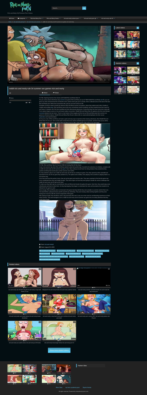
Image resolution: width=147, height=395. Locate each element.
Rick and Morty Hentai (53, 18)
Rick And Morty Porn (36, 18)
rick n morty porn (45, 253)
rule (102, 99)
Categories (22, 18)
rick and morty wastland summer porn (50, 259)
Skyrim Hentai (87, 387)
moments (41, 113)
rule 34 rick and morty (58, 253)
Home (12, 18)
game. (64, 169)
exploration (42, 117)
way (52, 107)
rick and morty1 (49, 244)
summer (62, 99)
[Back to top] (142, 390)
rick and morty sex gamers (93, 256)
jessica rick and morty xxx (73, 253)
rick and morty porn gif (90, 18)
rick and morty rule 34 (107, 18)
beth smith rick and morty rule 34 (67, 250)
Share (57, 92)
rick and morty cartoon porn (71, 18)
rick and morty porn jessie (77, 256)
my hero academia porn (72, 387)
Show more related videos (59, 350)
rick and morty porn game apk (86, 250)
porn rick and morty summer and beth (93, 253)
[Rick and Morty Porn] (20, 6)
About (45, 92)
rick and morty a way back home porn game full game (54, 256)
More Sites (59, 387)
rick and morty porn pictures (33, 21)
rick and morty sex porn (103, 250)
